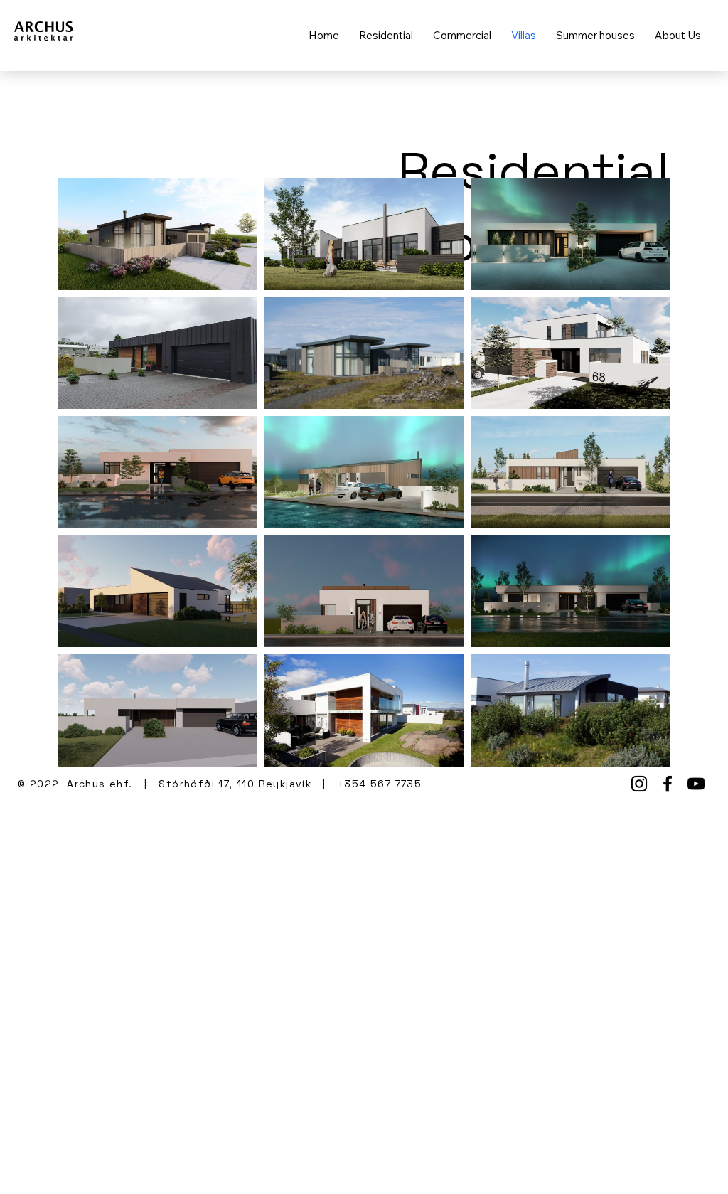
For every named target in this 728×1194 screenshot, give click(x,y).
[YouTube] (696, 783)
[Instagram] (639, 783)
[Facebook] (667, 783)
